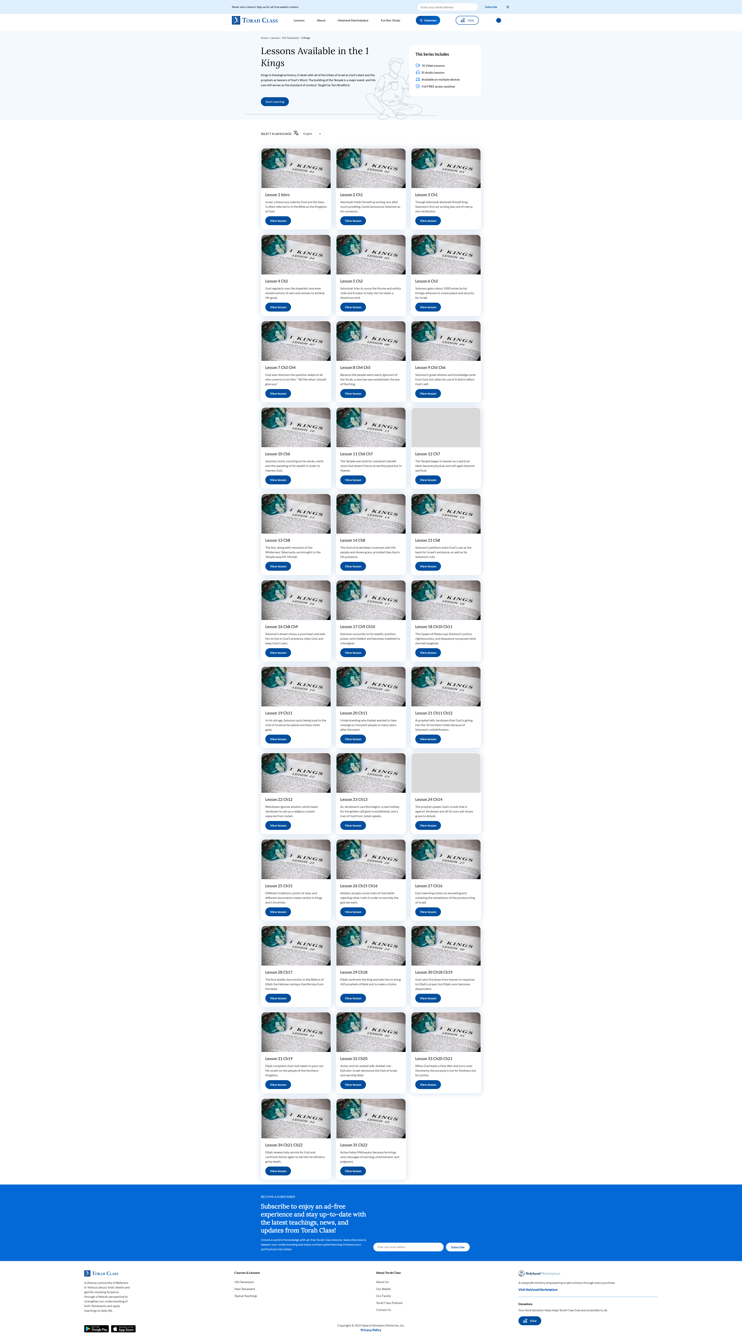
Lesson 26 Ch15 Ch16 (359, 885)
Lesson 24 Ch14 (428, 799)
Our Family (383, 1296)
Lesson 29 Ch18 (354, 972)
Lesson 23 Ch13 (354, 799)
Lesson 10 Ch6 (277, 453)
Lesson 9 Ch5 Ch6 (430, 367)
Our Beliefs (383, 1289)
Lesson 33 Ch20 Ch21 (434, 1058)
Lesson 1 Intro (277, 194)
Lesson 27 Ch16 (428, 885)
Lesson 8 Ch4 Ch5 (355, 367)
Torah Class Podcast (389, 1303)
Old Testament (290, 37)
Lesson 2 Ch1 (351, 194)
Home (264, 37)
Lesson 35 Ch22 (354, 1145)
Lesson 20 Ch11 (354, 713)
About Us (382, 1282)
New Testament (244, 1289)
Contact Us (383, 1309)
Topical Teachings (245, 1296)
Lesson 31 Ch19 (279, 1058)
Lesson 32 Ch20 (354, 1058)
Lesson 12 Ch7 (427, 453)
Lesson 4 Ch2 (276, 281)
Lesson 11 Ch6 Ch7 (356, 453)
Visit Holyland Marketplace (538, 1289)
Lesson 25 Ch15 (279, 885)
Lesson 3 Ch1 (426, 194)
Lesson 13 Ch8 (277, 540)
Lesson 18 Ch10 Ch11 (434, 626)
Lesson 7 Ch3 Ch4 (280, 367)
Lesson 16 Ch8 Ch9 (281, 626)
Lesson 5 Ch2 (351, 281)
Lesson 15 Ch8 (427, 540)
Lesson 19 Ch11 (279, 713)
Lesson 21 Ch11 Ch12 (434, 713)
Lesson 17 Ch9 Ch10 (357, 626)
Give (471, 20)
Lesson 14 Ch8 (352, 540)
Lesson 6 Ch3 (426, 281)
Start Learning (274, 101)
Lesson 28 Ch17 (279, 972)
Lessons (275, 37)
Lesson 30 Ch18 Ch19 (434, 972)
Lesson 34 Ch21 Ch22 (284, 1145)
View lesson (278, 220)
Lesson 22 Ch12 (279, 799)
